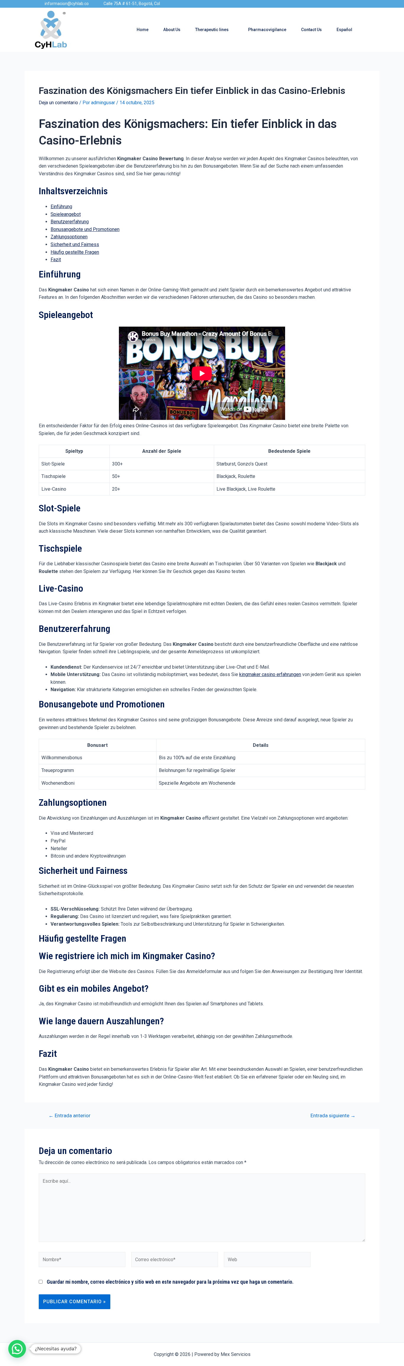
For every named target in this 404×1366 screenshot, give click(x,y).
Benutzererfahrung (70, 221)
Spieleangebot (66, 214)
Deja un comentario (58, 102)
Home (142, 29)
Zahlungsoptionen (69, 237)
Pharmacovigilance (267, 29)
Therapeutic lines (212, 29)
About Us (171, 29)
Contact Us (311, 29)
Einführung (61, 206)
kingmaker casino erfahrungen (270, 674)
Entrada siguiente (333, 1115)
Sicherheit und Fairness (75, 244)
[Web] (267, 1260)
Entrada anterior (70, 1115)
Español (344, 29)
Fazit (56, 259)
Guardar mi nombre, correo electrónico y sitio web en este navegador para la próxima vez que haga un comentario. (170, 1282)
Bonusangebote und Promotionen (85, 229)
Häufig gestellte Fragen (75, 252)
